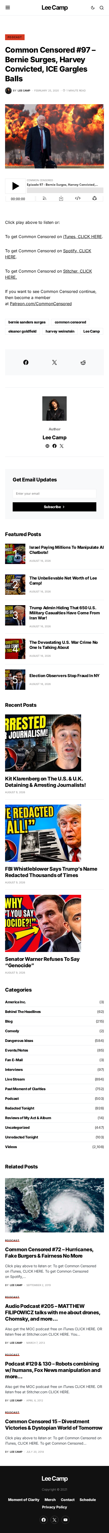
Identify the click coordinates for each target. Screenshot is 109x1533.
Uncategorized (17, 1127)
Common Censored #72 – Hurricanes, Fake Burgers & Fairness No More (49, 1252)
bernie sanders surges (27, 322)
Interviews (14, 1069)
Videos (11, 1147)
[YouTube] (65, 1520)
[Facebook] (44, 1520)
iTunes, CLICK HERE (82, 236)
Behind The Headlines (23, 1011)
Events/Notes (16, 1050)
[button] (7, 8)
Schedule (88, 1499)
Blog (9, 1021)
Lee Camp (55, 7)
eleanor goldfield (22, 331)
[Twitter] (54, 1520)
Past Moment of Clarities (25, 1089)
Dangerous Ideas (19, 1040)
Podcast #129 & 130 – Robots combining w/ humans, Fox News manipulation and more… (52, 1370)
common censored (70, 322)
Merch (50, 1499)
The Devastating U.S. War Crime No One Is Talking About (63, 645)
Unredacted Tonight (21, 1137)
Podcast (15, 37)
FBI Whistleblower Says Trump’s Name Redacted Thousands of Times (51, 872)
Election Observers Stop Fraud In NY (64, 675)
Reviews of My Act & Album (28, 1118)
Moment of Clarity (24, 1499)
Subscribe (52, 507)
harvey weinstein (60, 331)
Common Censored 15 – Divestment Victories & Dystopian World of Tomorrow (53, 1424)
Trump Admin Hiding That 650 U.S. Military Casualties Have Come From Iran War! (64, 612)
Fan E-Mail (14, 1060)
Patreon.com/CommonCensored (41, 303)
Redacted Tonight (19, 1108)
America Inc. (15, 1002)
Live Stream (15, 1079)
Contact (68, 1499)
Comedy (12, 1031)
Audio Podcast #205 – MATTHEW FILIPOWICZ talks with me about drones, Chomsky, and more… (52, 1312)
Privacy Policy (54, 1507)
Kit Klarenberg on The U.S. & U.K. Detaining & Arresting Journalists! (45, 782)
